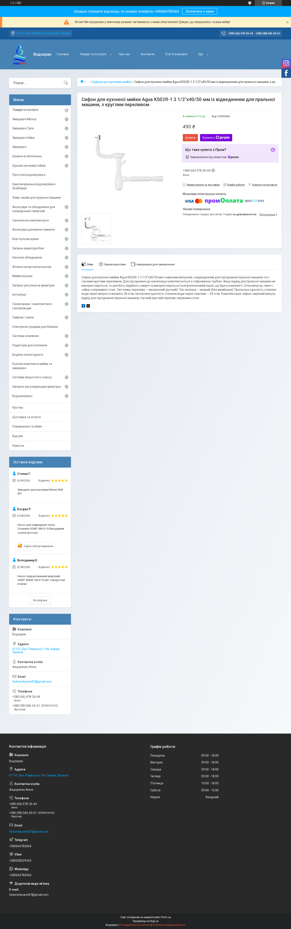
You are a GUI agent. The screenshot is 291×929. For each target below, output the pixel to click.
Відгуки (17, 436)
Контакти (147, 54)
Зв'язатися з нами (200, 11)
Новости (18, 445)
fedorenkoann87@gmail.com (32, 681)
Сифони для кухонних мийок (111, 82)
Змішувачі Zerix (23, 128)
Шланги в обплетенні (27, 156)
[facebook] (83, 306)
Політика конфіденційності (169, 924)
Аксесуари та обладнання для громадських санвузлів (33, 209)
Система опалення (25, 336)
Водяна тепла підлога (27, 354)
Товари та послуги (93, 54)
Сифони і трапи (23, 317)
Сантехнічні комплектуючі (30, 220)
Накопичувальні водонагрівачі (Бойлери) (33, 186)
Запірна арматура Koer (28, 248)
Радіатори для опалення (29, 345)
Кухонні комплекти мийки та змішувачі (32, 366)
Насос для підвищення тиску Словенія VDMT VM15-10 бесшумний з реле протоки (40, 528)
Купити (190, 137)
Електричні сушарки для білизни (35, 326)
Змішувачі (19, 147)
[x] (88, 306)
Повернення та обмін (27, 426)
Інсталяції (19, 294)
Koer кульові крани (25, 239)
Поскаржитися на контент (135, 924)
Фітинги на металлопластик (31, 267)
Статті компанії (176, 54)
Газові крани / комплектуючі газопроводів (32, 306)
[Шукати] (66, 83)
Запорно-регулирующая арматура (36, 386)
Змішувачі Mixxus (24, 119)
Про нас (124, 54)
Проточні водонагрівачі (28, 174)
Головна (63, 54)
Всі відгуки (40, 600)
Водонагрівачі (22, 396)
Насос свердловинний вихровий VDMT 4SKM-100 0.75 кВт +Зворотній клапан (41, 580)
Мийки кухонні (22, 276)
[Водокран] (19, 54)
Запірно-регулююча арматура (33, 285)
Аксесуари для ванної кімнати (33, 229)
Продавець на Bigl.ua (145, 921)
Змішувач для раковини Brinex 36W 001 (40, 491)
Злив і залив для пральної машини (36, 197)
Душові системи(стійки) (29, 165)
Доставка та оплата (26, 417)
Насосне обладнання (27, 257)
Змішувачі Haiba (23, 137)
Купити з (209, 137)
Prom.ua (166, 917)
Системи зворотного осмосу (32, 377)
